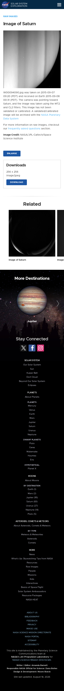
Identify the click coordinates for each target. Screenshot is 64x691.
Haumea (32, 456)
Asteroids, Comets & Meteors (32, 521)
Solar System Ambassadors (32, 591)
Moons (32, 476)
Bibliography (32, 617)
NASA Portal (32, 637)
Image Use (32, 629)
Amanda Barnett (40, 665)
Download (16, 182)
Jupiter (32, 321)
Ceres (32, 447)
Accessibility (32, 645)
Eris (32, 460)
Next (57, 303)
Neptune (32, 435)
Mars (32, 418)
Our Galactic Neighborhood (17, 11)
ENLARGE (12, 154)
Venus (32, 410)
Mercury (32, 406)
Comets (32, 543)
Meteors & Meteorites (32, 534)
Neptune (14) (32, 510)
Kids (32, 579)
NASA (4, 4)
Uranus (32, 430)
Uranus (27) (32, 506)
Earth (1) (32, 489)
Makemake (32, 452)
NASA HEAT (32, 600)
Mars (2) (32, 493)
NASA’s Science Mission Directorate (31, 660)
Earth (32, 414)
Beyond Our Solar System (32, 381)
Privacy (32, 625)
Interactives (32, 583)
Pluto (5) (32, 514)
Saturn (32, 426)
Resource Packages (32, 595)
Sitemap (32, 641)
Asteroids (32, 539)
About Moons (32, 480)
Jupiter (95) (32, 497)
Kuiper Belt (32, 373)
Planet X (32, 469)
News (32, 554)
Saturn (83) (32, 502)
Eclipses (32, 385)
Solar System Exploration (17, 4)
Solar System (32, 360)
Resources (32, 563)
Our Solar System (32, 365)
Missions (32, 575)
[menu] (59, 4)
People (32, 571)
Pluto (32, 443)
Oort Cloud (32, 377)
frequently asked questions (24, 128)
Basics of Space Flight (32, 587)
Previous (6, 303)
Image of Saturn (17, 260)
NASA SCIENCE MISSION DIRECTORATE (32, 633)
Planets (32, 393)
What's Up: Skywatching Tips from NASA (32, 559)
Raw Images (10, 16)
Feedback (32, 621)
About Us (32, 613)
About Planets (32, 397)
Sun (32, 369)
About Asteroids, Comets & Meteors (32, 526)
